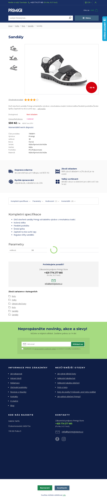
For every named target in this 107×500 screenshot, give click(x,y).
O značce (14, 401)
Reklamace (15, 383)
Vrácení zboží (15, 378)
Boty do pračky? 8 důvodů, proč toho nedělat (76, 392)
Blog (12, 405)
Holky (17, 26)
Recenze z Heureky (18, 392)
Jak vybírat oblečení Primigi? (69, 396)
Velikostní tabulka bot (66, 378)
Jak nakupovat (16, 373)
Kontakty (14, 396)
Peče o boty (62, 387)
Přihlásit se (78, 344)
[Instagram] (65, 440)
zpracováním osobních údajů (45, 349)
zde (64, 495)
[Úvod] (23, 10)
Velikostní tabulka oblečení (68, 383)
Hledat (70, 18)
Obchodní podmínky (18, 387)
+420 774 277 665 (36, 2)
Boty (23, 26)
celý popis (42, 108)
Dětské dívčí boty (19, 303)
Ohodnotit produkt (15, 100)
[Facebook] (58, 440)
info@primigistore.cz (53, 284)
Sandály (31, 26)
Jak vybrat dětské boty (66, 373)
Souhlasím (62, 488)
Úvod (10, 26)
